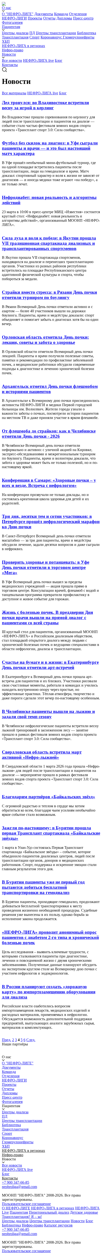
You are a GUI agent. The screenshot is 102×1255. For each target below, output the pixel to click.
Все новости (12, 60)
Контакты (10, 65)
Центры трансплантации (56, 33)
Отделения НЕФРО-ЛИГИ (14, 1078)
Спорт (34, 37)
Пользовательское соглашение (26, 1204)
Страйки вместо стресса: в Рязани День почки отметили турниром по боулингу (49, 295)
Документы (43, 14)
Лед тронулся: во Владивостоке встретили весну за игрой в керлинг (45, 105)
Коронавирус (52, 37)
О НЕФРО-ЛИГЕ (16, 1208)
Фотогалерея (12, 22)
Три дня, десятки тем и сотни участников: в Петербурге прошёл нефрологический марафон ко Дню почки (51, 521)
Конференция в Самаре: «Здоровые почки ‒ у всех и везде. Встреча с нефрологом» (49, 483)
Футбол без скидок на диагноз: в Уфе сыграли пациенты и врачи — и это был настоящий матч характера (50, 148)
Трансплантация (15, 37)
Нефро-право (12, 50)
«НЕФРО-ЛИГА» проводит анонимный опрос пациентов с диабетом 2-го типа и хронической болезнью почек (50, 937)
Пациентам (19, 1212)
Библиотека (86, 33)
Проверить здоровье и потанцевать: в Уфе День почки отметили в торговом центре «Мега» (45, 567)
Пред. (6, 1040)
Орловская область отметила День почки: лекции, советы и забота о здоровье (45, 340)
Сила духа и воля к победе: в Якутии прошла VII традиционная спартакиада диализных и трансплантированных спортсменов (49, 243)
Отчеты (49, 18)
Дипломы (64, 18)
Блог (58, 60)
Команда (61, 14)
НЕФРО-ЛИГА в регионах (23, 46)
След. (30, 1040)
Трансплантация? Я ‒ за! (22, 1217)
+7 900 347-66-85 (15, 1182)
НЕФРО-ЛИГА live (38, 60)
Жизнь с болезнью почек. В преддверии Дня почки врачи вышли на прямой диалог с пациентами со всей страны (47, 617)
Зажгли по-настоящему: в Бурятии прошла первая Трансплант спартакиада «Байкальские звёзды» (51, 833)
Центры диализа (15, 33)
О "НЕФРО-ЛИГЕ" (17, 14)
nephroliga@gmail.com (19, 1187)
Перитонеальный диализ (49, 1212)
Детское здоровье (84, 1212)
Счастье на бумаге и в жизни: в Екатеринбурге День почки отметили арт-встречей (50, 665)
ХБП (6, 41)
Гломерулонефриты (78, 37)
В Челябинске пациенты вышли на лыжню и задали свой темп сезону (48, 714)
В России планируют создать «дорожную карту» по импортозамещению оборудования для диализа (48, 992)
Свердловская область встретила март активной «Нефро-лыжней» (42, 755)
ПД (32, 33)
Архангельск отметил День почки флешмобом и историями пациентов (50, 389)
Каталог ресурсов (58, 1225)
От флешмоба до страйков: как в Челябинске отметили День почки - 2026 (49, 433)
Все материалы (14, 93)
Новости (78, 1221)
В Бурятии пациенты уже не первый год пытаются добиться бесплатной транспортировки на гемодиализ (43, 887)
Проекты (35, 18)
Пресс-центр (83, 18)
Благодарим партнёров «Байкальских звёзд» (48, 796)
